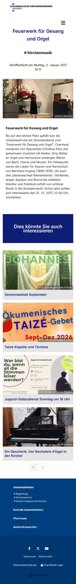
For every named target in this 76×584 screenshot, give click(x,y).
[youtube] (47, 548)
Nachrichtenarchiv (25, 527)
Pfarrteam (20, 518)
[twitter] (38, 548)
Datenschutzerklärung (24, 565)
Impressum (30, 556)
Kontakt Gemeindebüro (28, 509)
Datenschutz (46, 556)
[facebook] (29, 548)
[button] (38, 22)
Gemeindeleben (23, 487)
